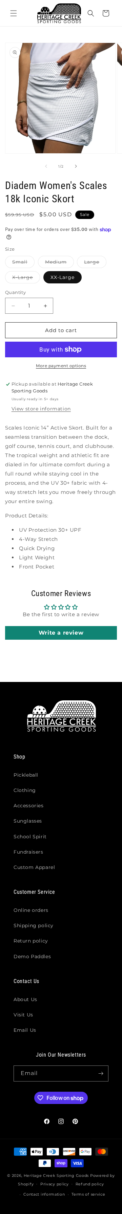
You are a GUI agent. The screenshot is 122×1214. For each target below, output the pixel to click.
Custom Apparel (34, 867)
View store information (41, 409)
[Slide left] (46, 166)
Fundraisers (28, 852)
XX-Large (62, 277)
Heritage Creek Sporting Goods (56, 1175)
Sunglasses (28, 821)
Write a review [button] (61, 632)
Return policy (31, 941)
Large (95, 263)
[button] (13, 13)
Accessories (29, 806)
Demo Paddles (32, 956)
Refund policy (90, 1184)
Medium (59, 263)
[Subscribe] (100, 1073)
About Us (25, 999)
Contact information (44, 1194)
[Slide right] (75, 166)
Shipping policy (34, 925)
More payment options (61, 365)
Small (23, 263)
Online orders (31, 910)
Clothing (25, 790)
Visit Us (23, 1015)
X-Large (26, 278)
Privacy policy (54, 1184)
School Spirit (30, 837)
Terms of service (88, 1194)
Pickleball (26, 775)
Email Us (25, 1030)
